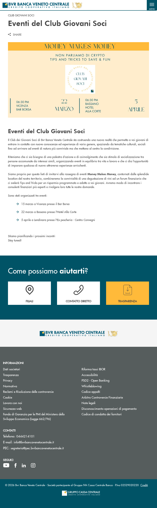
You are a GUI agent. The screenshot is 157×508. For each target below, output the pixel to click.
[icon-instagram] (33, 465)
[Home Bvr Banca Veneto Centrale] (42, 5)
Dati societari (11, 369)
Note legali (88, 403)
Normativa (10, 386)
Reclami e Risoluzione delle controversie (28, 391)
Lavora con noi (12, 403)
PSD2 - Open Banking (111, 380)
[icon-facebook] (15, 465)
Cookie (7, 397)
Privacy (7, 380)
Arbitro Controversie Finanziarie (118, 397)
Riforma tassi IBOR (93, 369)
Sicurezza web (12, 408)
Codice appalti (91, 391)
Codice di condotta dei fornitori (117, 414)
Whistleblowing (107, 386)
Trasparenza (11, 375)
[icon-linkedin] (24, 465)
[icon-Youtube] (6, 465)
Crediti (144, 485)
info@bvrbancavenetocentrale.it (34, 442)
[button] (152, 5)
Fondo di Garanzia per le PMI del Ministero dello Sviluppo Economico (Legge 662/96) (39, 416)
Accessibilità (90, 375)
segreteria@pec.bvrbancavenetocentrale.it (37, 448)
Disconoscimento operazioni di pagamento (118, 408)
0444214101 (25, 436)
